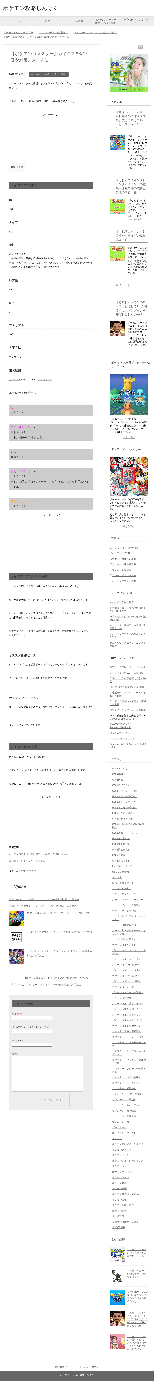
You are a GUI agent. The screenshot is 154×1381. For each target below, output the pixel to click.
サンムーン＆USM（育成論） (128, 1094)
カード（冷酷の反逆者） (125, 925)
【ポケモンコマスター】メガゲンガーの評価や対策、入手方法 (42, 906)
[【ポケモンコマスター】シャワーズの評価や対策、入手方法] (16, 937)
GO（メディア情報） (123, 818)
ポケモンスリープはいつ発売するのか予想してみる (136, 1252)
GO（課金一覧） (121, 849)
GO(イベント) (119, 768)
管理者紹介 (61, 1367)
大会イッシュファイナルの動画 (129, 710)
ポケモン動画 (119, 1183)
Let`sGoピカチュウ (122, 866)
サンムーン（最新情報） (125, 1110)
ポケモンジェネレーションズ (127, 1160)
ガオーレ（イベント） (124, 945)
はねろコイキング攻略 (124, 575)
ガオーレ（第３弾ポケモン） (127, 1014)
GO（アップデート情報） (126, 791)
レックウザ (58, 599)
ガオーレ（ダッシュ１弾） (126, 959)
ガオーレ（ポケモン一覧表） (127, 992)
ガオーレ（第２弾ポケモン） (127, 1009)
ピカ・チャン (119, 1127)
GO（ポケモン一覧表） (124, 807)
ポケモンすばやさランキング (127, 1144)
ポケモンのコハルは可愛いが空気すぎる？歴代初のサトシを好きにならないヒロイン (136, 1342)
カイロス (20, 871)
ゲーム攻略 (77, 21)
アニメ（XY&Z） (121, 888)
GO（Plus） (118, 779)
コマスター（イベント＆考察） (129, 1037)
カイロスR (14, 379)
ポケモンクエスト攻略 (124, 581)
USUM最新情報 (120, 872)
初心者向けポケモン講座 (136, 21)
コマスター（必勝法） (124, 1088)
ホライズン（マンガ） (124, 1133)
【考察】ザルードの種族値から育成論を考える (136, 1273)
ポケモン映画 (119, 1188)
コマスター (32, 871)
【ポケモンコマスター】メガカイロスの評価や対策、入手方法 (47, 984)
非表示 (19, 167)
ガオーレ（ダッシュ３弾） (126, 970)
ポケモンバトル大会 (123, 1172)
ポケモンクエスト (121, 1149)
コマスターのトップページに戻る (27, 861)
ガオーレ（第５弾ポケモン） (127, 1026)
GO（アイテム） (121, 785)
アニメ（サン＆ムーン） (125, 894)
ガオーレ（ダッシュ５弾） (126, 981)
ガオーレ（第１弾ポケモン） (127, 1003)
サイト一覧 (123, 285)
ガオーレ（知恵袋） (123, 998)
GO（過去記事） (121, 860)
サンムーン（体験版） (124, 1099)
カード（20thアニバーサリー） (129, 899)
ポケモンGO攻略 (121, 553)
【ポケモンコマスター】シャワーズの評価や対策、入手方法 (59, 932)
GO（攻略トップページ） (126, 833)
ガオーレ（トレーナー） (125, 987)
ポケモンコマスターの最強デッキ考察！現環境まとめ (38, 854)
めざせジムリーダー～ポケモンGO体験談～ (107, 21)
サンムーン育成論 (121, 570)
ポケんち (117, 1138)
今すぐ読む (129, 437)
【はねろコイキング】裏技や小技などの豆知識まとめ (131, 235)
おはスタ (117, 877)
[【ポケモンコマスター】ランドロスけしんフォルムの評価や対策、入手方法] (16, 956)
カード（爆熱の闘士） (124, 939)
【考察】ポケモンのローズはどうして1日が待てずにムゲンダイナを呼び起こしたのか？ (137, 1319)
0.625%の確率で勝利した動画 (128, 687)
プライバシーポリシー (89, 1367)
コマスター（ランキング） (126, 1083)
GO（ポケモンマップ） (124, 802)
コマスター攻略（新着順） (126, 1031)
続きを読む (129, 526)
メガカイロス (45, 379)
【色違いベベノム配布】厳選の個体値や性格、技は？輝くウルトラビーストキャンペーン (131, 120)
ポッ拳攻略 (118, 1216)
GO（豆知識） (120, 855)
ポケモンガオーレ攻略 (124, 558)
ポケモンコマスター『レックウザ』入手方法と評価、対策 (58, 913)
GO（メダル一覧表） (123, 813)
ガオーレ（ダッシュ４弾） (126, 975)
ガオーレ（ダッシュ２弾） (126, 964)
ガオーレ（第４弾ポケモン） (127, 1020)
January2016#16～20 (123, 738)
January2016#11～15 (123, 733)
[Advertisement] (51, 140)
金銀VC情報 (118, 1227)
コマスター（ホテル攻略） (126, 1077)
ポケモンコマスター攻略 (125, 547)
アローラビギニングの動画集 (127, 672)
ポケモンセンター (121, 1166)
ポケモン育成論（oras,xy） (127, 1194)
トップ (18, 21)
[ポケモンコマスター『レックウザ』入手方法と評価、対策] (16, 918)
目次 (47, 21)
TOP (18, 32)
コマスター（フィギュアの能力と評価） (49, 74)
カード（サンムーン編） (125, 910)
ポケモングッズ (120, 1155)
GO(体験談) (118, 774)
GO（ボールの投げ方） (124, 796)
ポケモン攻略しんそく (30, 8)
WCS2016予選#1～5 (123, 718)
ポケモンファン (120, 1177)
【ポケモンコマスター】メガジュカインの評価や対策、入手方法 (44, 899)
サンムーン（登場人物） (125, 1116)
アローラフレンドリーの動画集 (129, 667)
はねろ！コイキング (123, 883)
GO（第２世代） (121, 844)
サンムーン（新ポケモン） (126, 1105)
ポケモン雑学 (119, 1210)
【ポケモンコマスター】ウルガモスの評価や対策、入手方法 (56, 978)
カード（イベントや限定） (126, 905)
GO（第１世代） (121, 838)
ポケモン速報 (119, 1199)
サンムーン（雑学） (123, 1122)
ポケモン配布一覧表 (123, 602)
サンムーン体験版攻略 (124, 564)
